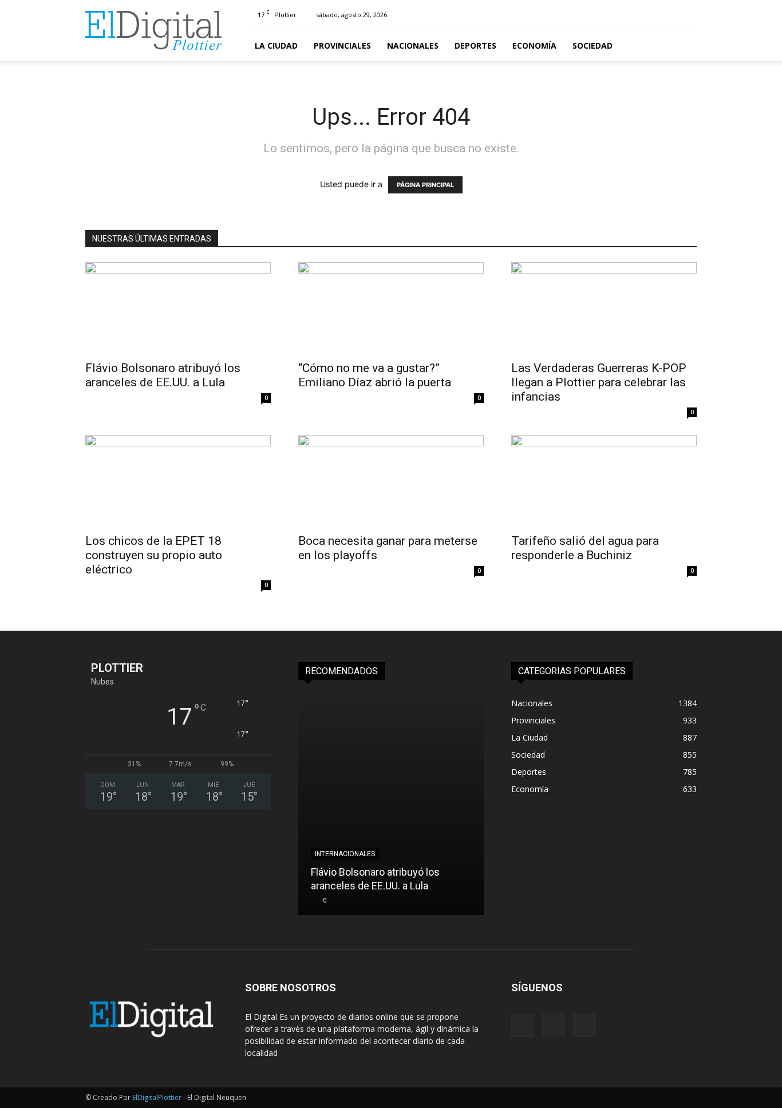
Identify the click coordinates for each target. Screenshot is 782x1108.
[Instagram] (553, 1025)
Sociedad (592, 45)
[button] (683, 46)
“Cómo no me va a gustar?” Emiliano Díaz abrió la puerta (376, 375)
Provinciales (342, 45)
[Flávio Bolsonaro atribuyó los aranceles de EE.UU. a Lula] (178, 308)
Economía (534, 45)
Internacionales (345, 854)
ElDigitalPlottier (156, 1097)
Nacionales (413, 45)
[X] (584, 1025)
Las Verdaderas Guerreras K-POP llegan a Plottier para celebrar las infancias (598, 382)
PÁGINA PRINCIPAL (425, 185)
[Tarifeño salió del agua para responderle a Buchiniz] (604, 481)
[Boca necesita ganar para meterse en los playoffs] (391, 481)
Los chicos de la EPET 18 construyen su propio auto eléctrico (153, 555)
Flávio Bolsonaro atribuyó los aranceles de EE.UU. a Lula (162, 375)
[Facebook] (522, 1025)
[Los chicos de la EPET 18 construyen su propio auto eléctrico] (178, 481)
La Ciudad (276, 45)
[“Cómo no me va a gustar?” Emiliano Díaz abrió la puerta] (391, 308)
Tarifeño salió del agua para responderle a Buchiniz (585, 548)
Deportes (475, 45)
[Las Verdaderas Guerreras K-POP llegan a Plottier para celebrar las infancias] (604, 308)
